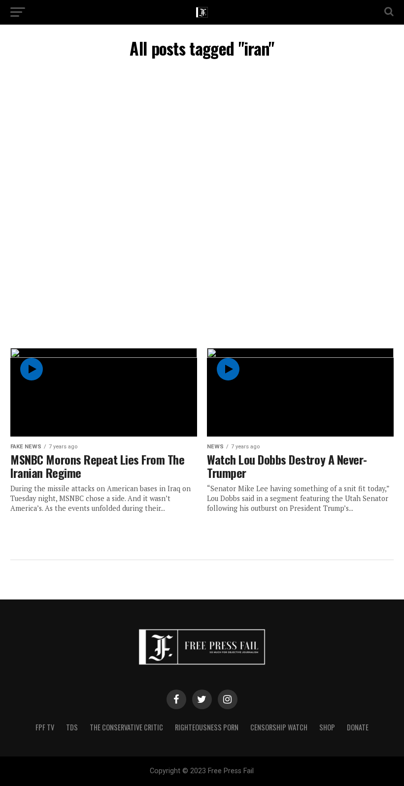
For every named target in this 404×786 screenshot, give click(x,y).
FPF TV (44, 727)
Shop (327, 727)
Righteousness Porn (206, 727)
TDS (72, 727)
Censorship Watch (278, 727)
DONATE (358, 727)
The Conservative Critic (126, 727)
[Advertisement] (197, 141)
